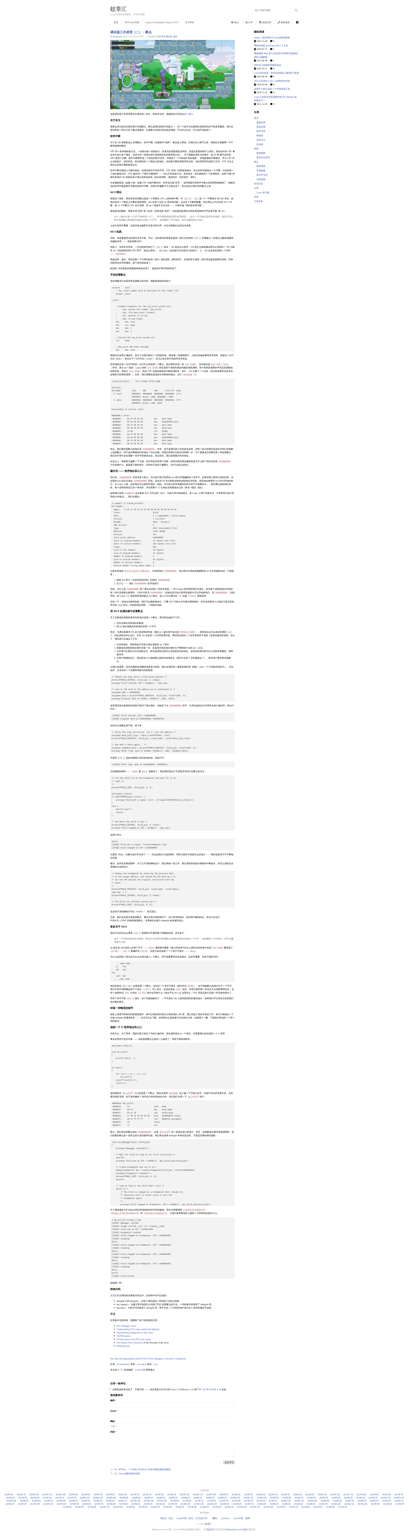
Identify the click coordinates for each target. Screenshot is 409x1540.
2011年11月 (255, 1506)
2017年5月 (223, 1500)
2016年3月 (398, 1500)
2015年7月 (98, 1503)
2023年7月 (97, 1494)
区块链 (259, 144)
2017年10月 (162, 1500)
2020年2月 (210, 1497)
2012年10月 (118, 1506)
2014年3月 (298, 1503)
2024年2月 (8, 1494)
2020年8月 (136, 1497)
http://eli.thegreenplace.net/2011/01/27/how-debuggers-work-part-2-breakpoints (150, 1358)
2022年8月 (236, 1494)
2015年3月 (148, 1503)
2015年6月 (111, 1503)
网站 (112, 1421)
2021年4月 (35, 1497)
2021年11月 (348, 1494)
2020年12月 (85, 1497)
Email (113, 1411)
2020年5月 (173, 1497)
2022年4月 (285, 1494)
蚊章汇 (118, 8)
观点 (256, 161)
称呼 (112, 1400)
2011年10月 (268, 1506)
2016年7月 (349, 1500)
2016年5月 (374, 1500)
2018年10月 (11, 1500)
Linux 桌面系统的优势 (129, 1473)
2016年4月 (386, 1500)
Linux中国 (140, 1369)
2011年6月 (305, 1506)
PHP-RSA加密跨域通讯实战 (267, 64)
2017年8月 (186, 1500)
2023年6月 (110, 1494)
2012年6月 (167, 1506)
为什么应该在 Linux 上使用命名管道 (272, 80)
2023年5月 (122, 1494)
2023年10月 (61, 1494)
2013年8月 (387, 1503)
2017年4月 (236, 1500)
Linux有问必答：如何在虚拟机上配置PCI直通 (276, 72)
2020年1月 (222, 1497)
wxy (156, 1364)
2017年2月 (260, 1500)
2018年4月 (85, 1500)
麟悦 (215, 1518)
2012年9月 (130, 1506)
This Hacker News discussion (130, 1342)
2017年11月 (149, 1500)
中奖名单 (258, 201)
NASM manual (123, 1335)
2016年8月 (337, 1500)
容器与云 (260, 139)
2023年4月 (134, 1494)
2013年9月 (375, 1503)
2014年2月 (310, 1503)
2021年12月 (335, 1494)
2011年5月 (318, 1506)
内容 (112, 1432)
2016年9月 (325, 1500)
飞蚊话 (209, 1529)
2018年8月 (36, 1500)
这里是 (113, 1295)
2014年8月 (237, 1503)
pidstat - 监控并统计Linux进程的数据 (272, 37)
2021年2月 (59, 1497)
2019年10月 (262, 1497)
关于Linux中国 (132, 22)
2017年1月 (273, 1500)
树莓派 (259, 135)
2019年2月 (360, 1497)
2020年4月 (185, 1497)
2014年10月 (212, 1503)
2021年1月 (71, 1497)
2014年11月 (199, 1503)
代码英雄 (260, 179)
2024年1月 (21, 1494)
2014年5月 (274, 1503)
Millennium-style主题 (236, 1529)
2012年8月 (143, 1506)
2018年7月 (48, 1500)
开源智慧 (260, 170)
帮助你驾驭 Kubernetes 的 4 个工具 (271, 45)
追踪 (175, 36)
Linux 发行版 (262, 192)
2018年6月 (61, 1500)
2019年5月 (323, 1497)
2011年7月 (293, 1506)
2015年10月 (61, 1503)
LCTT (120, 1369)
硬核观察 (260, 152)
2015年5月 (123, 1503)
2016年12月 (286, 1500)
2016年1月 (22, 1503)
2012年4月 (192, 1506)
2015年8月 (86, 1503)
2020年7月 (148, 1497)
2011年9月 (281, 1506)
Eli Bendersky (116, 36)
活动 (256, 196)
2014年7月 (249, 1503)
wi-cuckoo (142, 1364)
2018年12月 (386, 1497)
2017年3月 (248, 1500)
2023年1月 (171, 1494)
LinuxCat (225, 1518)
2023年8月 (85, 1494)
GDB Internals (123, 1345)
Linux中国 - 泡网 (241, 1518)
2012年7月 (155, 1506)
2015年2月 (160, 1503)
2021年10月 (362, 1494)
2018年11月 (399, 1497)
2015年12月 (35, 1503)
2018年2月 (110, 1500)
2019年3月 (348, 1497)
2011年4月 (330, 1506)
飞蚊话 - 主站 (166, 1518)
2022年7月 (248, 1494)
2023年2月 (159, 1494)
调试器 (169, 36)
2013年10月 (362, 1503)
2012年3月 (204, 1506)
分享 (256, 187)
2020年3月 (197, 1497)
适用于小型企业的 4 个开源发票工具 (272, 88)
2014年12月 (185, 1503)
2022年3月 (297, 1494)
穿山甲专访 (262, 174)
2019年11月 (248, 1497)
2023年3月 (147, 1494)
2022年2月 (309, 1494)
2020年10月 (111, 1497)
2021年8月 (386, 1494)
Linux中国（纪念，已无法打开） (193, 1518)
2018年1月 (122, 1500)
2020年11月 (98, 1497)
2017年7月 (199, 1500)
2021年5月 (22, 1497)
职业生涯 (258, 183)
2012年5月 (179, 1506)
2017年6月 (211, 1500)
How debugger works (126, 1325)
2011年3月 (342, 1506)
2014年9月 (224, 1503)
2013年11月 (349, 1503)
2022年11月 (198, 1494)
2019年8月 (286, 1497)
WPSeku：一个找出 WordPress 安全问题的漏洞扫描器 (144, 1469)
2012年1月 (229, 1506)
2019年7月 (299, 1497)
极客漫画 (260, 166)
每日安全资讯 (263, 157)
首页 (116, 22)
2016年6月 (362, 1500)
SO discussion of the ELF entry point (133, 1339)
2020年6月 (160, 1497)
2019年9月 (274, 1497)
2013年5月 (79, 1506)
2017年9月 (174, 1500)
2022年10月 (211, 1494)
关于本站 (189, 22)
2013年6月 (67, 1506)
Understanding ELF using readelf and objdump (138, 1329)
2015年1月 (172, 1503)
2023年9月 (73, 1494)
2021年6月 (10, 1497)
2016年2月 (9, 1503)
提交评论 (229, 1462)
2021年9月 (374, 1494)
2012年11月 (105, 1506)
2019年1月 (372, 1497)
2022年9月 (223, 1494)
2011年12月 (242, 1506)
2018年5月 (73, 1500)
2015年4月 (135, 1503)
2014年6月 (261, 1503)
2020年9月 (124, 1497)
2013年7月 (399, 1503)
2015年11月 (48, 1503)
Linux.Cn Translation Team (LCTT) (162, 22)
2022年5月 (273, 1494)
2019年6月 (311, 1497)
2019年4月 (336, 1497)
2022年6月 (260, 1494)
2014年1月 (323, 1503)
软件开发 (161, 36)
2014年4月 (286, 1503)
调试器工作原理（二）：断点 (131, 32)
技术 (256, 117)
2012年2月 (216, 1506)
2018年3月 (97, 1500)
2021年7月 (398, 1494)
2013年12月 (336, 1503)
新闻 (256, 148)
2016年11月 (299, 1500)
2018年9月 (24, 1500)
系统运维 (260, 126)
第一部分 (188, 113)
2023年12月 (34, 1494)
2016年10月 (312, 1500)
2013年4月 (91, 1506)
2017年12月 (135, 1500)
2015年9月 (74, 1503)
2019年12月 (235, 1497)
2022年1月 (322, 1494)
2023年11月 (47, 1494)
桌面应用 (260, 122)
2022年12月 (184, 1494)
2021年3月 (47, 1497)
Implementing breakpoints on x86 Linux (135, 1332)
